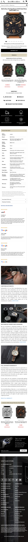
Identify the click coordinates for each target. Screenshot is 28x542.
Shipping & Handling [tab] (6, 201)
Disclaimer (3, 500)
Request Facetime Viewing (14, 104)
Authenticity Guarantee (5, 488)
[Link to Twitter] (16, 480)
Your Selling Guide (18, 515)
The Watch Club (18, 511)
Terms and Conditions (5, 496)
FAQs (16, 498)
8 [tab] (18, 41)
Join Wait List (14, 50)
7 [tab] (16, 41)
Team (16, 488)
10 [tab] (21, 41)
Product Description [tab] (6, 130)
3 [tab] (9, 41)
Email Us (21, 96)
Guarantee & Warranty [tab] (6, 199)
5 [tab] (13, 41)
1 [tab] (6, 41)
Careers (16, 490)
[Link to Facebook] (2, 480)
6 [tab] (14, 41)
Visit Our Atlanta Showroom (21, 492)
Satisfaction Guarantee (5, 486)
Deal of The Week (4, 509)
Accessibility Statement (19, 522)
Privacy (2, 498)
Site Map (17, 520)
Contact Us (17, 500)
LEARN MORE (15, 300)
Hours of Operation (19, 494)
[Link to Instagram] (6, 480)
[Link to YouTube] (20, 480)
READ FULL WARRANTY (6, 398)
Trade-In (14, 55)
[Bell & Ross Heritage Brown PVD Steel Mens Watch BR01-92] (14, 25)
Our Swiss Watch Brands (20, 509)
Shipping (3, 490)
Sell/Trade (3, 511)
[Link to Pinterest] (13, 480)
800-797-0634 (19, 474)
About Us (17, 486)
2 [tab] (7, 41)
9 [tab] (20, 41)
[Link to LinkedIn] (9, 480)
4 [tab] (11, 41)
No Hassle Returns (4, 494)
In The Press (17, 513)
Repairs (2, 513)
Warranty (3, 492)
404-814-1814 (4, 2)
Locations (3, 515)
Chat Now (8, 100)
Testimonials (17, 496)
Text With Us (21, 100)
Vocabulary (17, 517)
